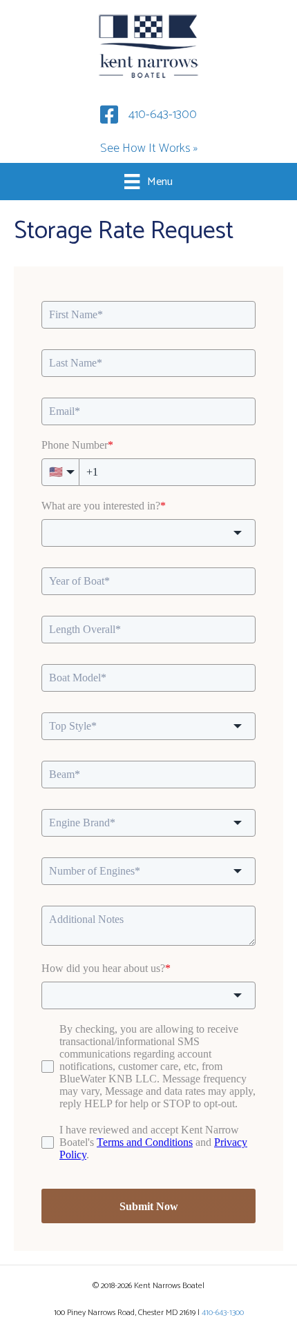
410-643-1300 (162, 114)
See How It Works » (149, 148)
